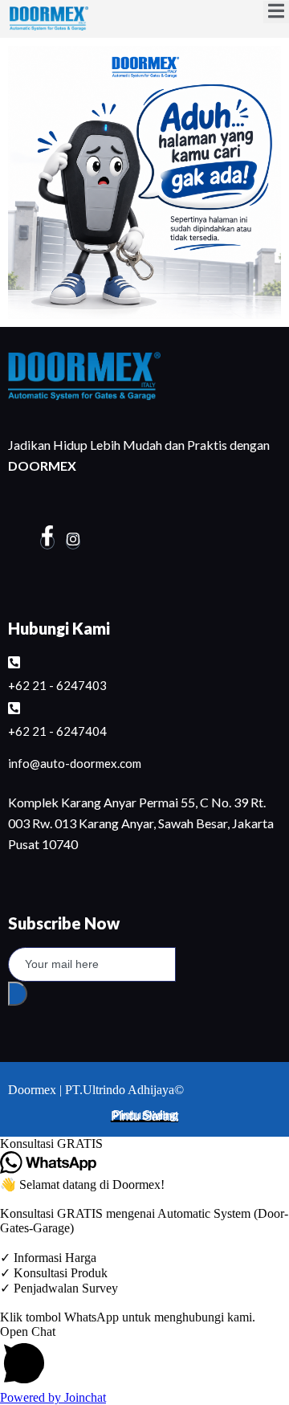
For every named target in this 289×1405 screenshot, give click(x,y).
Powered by (53, 1397)
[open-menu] (276, 12)
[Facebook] (47, 541)
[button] (144, 1144)
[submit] (17, 994)
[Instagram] (73, 541)
